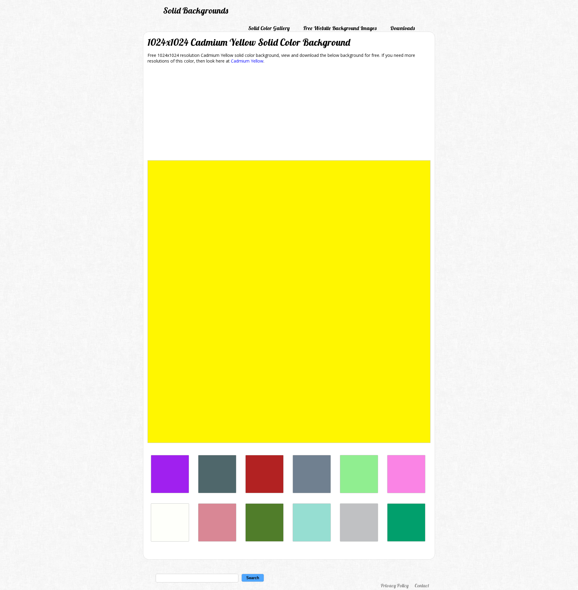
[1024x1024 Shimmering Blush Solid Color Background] (217, 540)
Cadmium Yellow (247, 61)
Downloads (402, 28)
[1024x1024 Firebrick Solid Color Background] (264, 491)
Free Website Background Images (340, 28)
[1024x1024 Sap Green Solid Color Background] (264, 540)
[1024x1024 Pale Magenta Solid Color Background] (406, 491)
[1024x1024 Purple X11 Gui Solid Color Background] (170, 491)
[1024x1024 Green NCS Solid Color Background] (406, 540)
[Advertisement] (289, 113)
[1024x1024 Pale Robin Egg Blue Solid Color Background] (312, 540)
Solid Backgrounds (195, 10)
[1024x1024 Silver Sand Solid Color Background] (359, 540)
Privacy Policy (395, 585)
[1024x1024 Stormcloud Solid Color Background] (217, 491)
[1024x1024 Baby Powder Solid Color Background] (170, 540)
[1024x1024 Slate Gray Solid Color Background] (312, 491)
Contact (422, 585)
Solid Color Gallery (269, 28)
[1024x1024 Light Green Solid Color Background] (359, 491)
